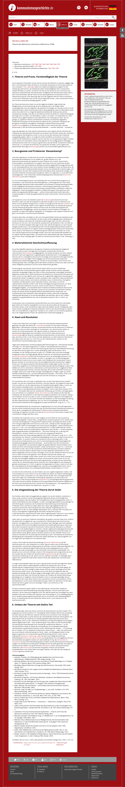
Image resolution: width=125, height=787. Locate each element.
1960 (36, 64)
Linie (21, 145)
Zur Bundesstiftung (16, 773)
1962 (40, 64)
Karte (12, 771)
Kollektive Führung (28, 638)
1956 (57, 68)
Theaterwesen (18, 743)
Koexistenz (24, 636)
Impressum (94, 778)
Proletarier (67, 204)
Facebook (42, 769)
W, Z (28, 745)
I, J (37, 743)
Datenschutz (95, 776)
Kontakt (93, 769)
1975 (58, 64)
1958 (42, 33)
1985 (39, 66)
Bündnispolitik (46, 412)
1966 (51, 64)
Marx (25, 87)
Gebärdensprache (96, 773)
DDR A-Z (28, 33)
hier (101, 119)
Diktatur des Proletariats (42, 393)
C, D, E (29, 743)
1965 (47, 64)
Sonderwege (32, 636)
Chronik (12, 769)
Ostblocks (15, 651)
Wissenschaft (27, 647)
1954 (53, 68)
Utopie (22, 259)
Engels (32, 87)
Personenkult (39, 638)
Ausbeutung (48, 200)
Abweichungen (34, 146)
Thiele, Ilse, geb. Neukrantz (61, 744)
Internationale (41, 325)
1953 (49, 68)
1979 (36, 66)
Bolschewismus (28, 253)
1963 (43, 64)
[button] (17, 759)
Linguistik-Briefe (50, 554)
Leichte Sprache (96, 771)
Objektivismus (17, 125)
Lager (38, 636)
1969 (54, 64)
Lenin (20, 347)
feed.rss (41, 771)
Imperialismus (44, 479)
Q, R (50, 743)
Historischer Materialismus (21, 356)
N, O (45, 743)
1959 (32, 64)
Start (15, 33)
